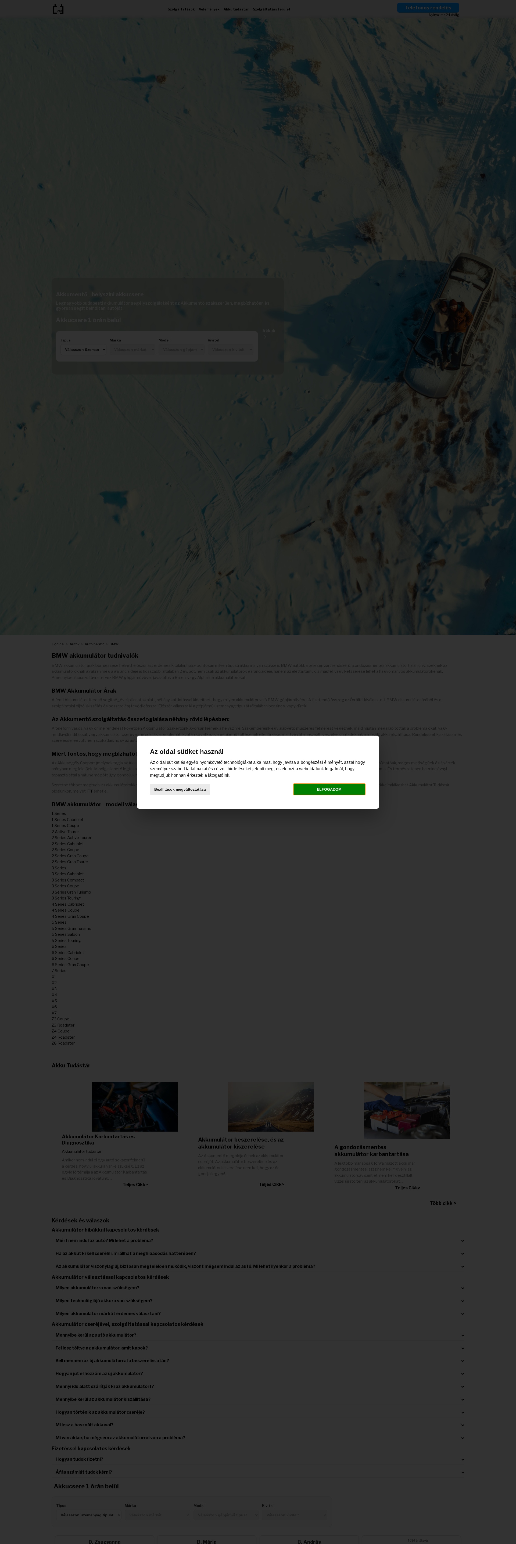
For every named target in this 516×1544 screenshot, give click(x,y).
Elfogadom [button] (329, 789)
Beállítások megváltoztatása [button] (180, 789)
